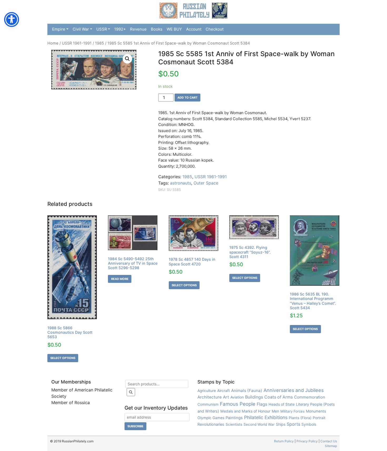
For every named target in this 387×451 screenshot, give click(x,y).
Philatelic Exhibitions (265, 417)
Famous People (237, 404)
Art (226, 397)
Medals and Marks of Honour (245, 411)
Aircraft (223, 390)
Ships (280, 424)
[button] (127, 59)
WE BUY (174, 29)
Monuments (316, 411)
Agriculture (206, 391)
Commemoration (309, 397)
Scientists (234, 424)
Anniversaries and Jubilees (294, 390)
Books (156, 29)
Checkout (215, 29)
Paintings (234, 417)
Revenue (138, 29)
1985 (99, 43)
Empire (58, 29)
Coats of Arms (278, 397)
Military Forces (292, 411)
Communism (208, 404)
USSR (101, 29)
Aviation (237, 397)
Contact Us (328, 441)
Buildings (254, 397)
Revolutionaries (210, 424)
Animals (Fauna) (246, 390)
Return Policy (284, 441)
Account (193, 29)
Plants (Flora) (300, 418)
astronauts (180, 183)
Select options (62, 358)
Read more (119, 279)
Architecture (209, 397)
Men (275, 411)
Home (52, 43)
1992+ (120, 29)
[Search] (131, 392)
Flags (262, 404)
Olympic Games (210, 418)
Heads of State (282, 404)
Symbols (308, 424)
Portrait (319, 418)
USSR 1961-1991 (77, 43)
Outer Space (206, 183)
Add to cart (187, 97)
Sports (293, 424)
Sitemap (331, 446)
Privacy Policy (307, 441)
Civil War (81, 29)
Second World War (259, 424)
